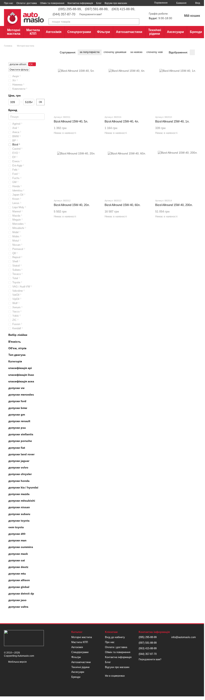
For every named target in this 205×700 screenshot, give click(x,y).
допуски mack (18, 553)
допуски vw (16, 388)
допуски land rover (21, 454)
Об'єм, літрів (17, 348)
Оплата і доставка (26, 3)
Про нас (8, 3)
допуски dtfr (17, 533)
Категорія (15, 361)
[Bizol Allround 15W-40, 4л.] (127, 87)
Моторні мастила (13, 31)
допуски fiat (16, 447)
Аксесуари (175, 32)
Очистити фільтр (19, 69)
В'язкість (14, 341)
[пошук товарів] (136, 21)
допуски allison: (18, 64)
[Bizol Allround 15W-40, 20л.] (76, 171)
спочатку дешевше (115, 52)
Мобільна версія (17, 661)
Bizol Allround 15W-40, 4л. (122, 121)
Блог (98, 3)
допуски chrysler (20, 474)
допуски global (18, 587)
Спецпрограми (79, 32)
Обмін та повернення (52, 3)
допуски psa (17, 427)
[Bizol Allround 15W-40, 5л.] (76, 87)
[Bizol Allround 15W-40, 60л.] (127, 171)
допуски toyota (18, 520)
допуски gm (16, 414)
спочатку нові (154, 52)
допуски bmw (17, 408)
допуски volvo (18, 467)
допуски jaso (17, 600)
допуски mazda (18, 494)
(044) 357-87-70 (64, 14)
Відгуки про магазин (116, 3)
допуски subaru (19, 514)
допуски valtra (18, 606)
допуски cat (16, 560)
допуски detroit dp (21, 593)
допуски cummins (20, 547)
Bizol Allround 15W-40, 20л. (72, 205)
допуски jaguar (18, 460)
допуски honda (18, 480)
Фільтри (103, 32)
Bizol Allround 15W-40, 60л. (122, 205)
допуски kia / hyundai (23, 487)
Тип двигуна (17, 354)
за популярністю (90, 52)
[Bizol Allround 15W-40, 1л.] (177, 87)
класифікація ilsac (21, 374)
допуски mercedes (21, 394)
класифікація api (20, 368)
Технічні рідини (154, 31)
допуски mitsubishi (21, 500)
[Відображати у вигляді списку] (197, 52)
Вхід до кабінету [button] (115, 637)
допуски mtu (17, 573)
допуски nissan (19, 507)
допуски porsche (20, 441)
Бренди (196, 32)
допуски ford (17, 401)
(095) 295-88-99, (70, 9)
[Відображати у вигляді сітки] (192, 52)
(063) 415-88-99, (123, 9)
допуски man (17, 540)
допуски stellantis (20, 434)
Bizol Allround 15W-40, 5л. (71, 121)
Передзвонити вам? (90, 14)
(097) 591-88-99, (96, 9)
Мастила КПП (33, 31)
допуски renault (19, 421)
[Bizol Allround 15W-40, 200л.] (177, 171)
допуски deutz (18, 567)
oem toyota (16, 527)
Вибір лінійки (17, 335)
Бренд (12, 110)
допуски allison (19, 580)
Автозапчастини (129, 32)
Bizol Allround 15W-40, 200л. (174, 205)
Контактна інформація (80, 3)
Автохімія (53, 32)
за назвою (136, 52)
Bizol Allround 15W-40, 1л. (172, 121)
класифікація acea (21, 381)
